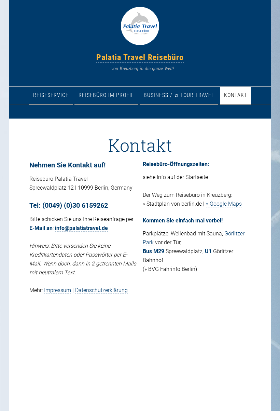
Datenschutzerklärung (101, 290)
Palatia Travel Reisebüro (140, 57)
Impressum (57, 290)
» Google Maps (224, 204)
